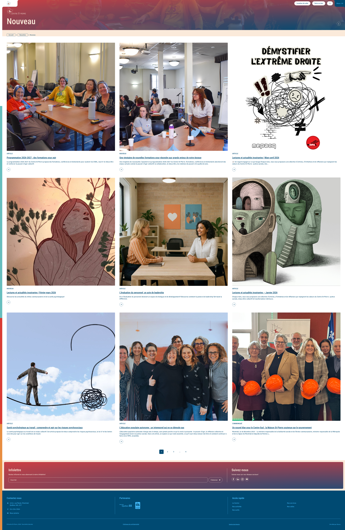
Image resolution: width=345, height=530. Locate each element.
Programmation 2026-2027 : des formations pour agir (31, 157)
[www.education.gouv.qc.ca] (125, 505)
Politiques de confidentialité (131, 524)
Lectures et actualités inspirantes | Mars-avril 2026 (255, 157)
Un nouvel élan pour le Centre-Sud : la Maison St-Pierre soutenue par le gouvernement (272, 427)
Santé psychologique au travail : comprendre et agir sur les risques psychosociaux (45, 427)
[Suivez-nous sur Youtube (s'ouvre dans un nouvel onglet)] (247, 479)
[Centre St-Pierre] (9, 3)
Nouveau (122, 154)
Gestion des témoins (234, 524)
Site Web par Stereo (335, 524)
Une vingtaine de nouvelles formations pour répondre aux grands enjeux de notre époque (160, 157)
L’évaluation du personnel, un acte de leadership (141, 292)
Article (10, 154)
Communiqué (237, 423)
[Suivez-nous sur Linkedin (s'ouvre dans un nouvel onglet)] (238, 479)
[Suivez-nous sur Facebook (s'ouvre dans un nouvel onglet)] (233, 479)
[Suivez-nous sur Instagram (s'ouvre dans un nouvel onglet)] (242, 479)
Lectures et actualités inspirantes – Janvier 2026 (254, 292)
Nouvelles (22, 35)
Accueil (11, 35)
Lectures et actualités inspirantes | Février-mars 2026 (31, 292)
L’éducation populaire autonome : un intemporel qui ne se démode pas (151, 427)
